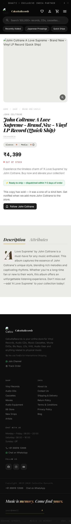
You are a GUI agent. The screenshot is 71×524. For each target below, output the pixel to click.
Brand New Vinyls (31, 109)
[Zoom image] (62, 97)
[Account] (49, 11)
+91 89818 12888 (17, 448)
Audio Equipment (14, 404)
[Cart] (57, 11)
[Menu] (64, 11)
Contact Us (43, 391)
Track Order (14, 366)
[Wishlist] (42, 11)
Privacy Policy (45, 409)
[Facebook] (9, 467)
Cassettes (11, 395)
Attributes (38, 239)
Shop (15, 109)
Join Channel (14, 361)
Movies (9, 400)
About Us (42, 386)
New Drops (11, 414)
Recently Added (13, 28)
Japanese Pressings (37, 28)
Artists (9, 418)
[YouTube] (24, 467)
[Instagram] (16, 467)
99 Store (10, 409)
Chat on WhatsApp (18, 452)
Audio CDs (11, 391)
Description (14, 239)
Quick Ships (59, 28)
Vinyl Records (13, 386)
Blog (40, 414)
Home (5, 109)
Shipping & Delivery (48, 395)
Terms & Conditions (47, 404)
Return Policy (44, 400)
